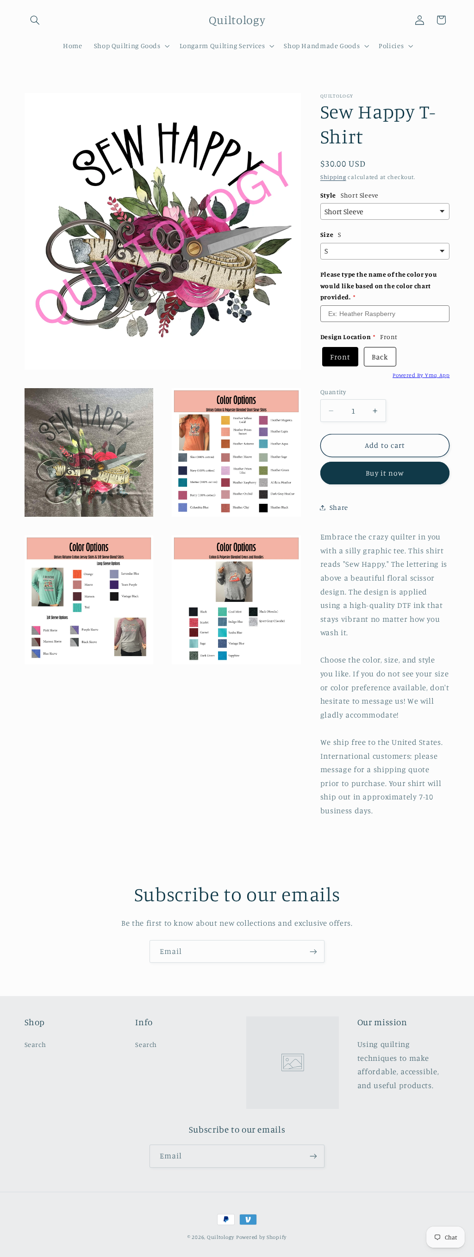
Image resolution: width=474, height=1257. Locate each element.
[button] (35, 20)
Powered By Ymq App (421, 375)
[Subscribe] (313, 951)
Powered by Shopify (261, 1237)
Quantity (333, 392)
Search (35, 1044)
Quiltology (220, 1237)
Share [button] (339, 507)
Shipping (333, 176)
